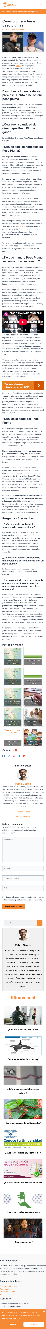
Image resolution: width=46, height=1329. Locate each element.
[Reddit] (24, 756)
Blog (2, 1295)
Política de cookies (7, 1292)
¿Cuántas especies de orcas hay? (23, 1059)
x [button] (44, 1311)
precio (18, 66)
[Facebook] (3, 756)
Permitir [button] (34, 1324)
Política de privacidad (8, 1286)
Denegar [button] (12, 1324)
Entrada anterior (23, 812)
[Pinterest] (14, 756)
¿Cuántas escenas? (23, 1242)
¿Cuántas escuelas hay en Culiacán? (23, 1212)
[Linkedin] (19, 756)
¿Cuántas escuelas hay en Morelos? (23, 1153)
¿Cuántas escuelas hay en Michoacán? (23, 1182)
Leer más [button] (21, 1318)
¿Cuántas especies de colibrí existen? (23, 1123)
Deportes (6, 12)
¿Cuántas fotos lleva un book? (23, 1029)
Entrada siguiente (23, 816)
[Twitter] (9, 756)
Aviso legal (4, 1289)
